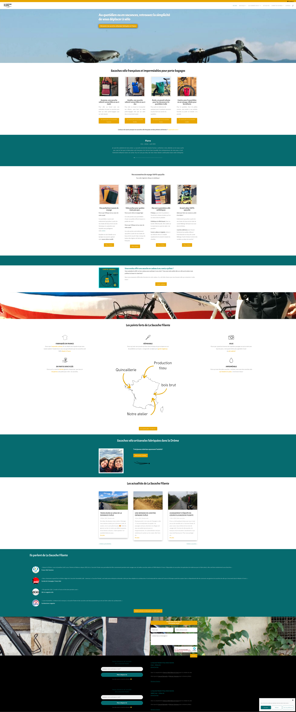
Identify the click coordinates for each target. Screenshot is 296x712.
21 (160, 157)
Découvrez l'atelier (140, 455)
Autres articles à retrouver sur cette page (147, 611)
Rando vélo (111, 518)
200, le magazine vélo (47, 592)
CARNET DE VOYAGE (276, 5)
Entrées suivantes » (192, 544)
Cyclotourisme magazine (48, 603)
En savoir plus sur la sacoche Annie (161, 121)
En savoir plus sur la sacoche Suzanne (109, 121)
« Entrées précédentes (105, 544)
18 (156, 157)
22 (161, 157)
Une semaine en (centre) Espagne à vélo (145, 514)
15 (152, 157)
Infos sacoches (181, 518)
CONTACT (288, 5)
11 (147, 157)
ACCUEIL (235, 5)
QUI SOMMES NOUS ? (254, 5)
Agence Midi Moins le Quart (171, 672)
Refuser (277, 707)
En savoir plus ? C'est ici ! (148, 429)
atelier (103, 231)
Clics (148, 157)
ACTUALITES (266, 5)
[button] (293, 700)
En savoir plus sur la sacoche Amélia (135, 121)
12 (148, 157)
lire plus (102, 535)
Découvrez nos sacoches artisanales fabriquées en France (118, 26)
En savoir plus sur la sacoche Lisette (187, 121)
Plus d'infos (108, 245)
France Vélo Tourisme (47, 570)
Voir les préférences (288, 707)
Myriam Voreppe (174, 676)
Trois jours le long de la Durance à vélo (111, 514)
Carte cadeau (161, 284)
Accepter (266, 707)
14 (151, 157)
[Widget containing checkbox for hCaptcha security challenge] (185, 649)
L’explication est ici (173, 129)
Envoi (194, 655)
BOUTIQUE (242, 5)
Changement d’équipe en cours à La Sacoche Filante (181, 514)
